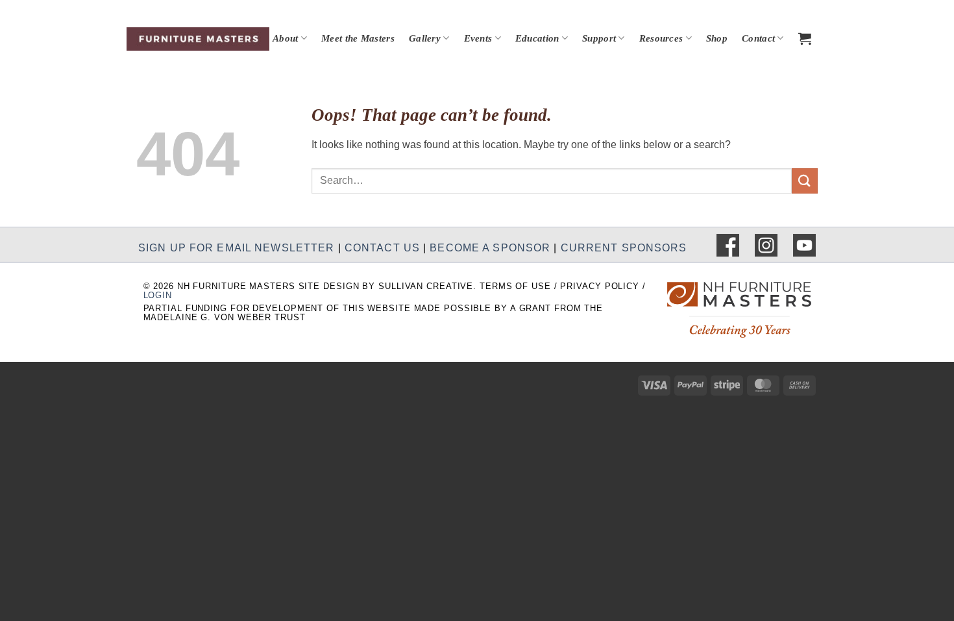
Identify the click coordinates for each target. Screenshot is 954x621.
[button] (804, 38)
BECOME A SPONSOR (490, 247)
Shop (717, 38)
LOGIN (157, 295)
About (286, 38)
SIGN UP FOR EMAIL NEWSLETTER (236, 247)
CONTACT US (382, 247)
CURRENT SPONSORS (624, 247)
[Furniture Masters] (198, 39)
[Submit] (805, 181)
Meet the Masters (358, 38)
